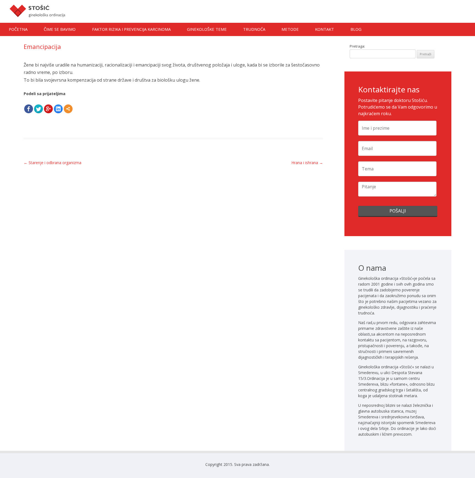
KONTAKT (324, 29)
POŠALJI (398, 211)
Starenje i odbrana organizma (52, 162)
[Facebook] (28, 108)
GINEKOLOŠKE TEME (207, 29)
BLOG (355, 29)
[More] (68, 108)
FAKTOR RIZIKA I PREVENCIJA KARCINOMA (131, 29)
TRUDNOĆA (254, 29)
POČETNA (18, 29)
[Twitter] (38, 108)
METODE (290, 29)
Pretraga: (357, 46)
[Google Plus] (48, 108)
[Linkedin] (58, 108)
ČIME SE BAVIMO (60, 29)
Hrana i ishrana (307, 162)
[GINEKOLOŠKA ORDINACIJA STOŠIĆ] (37, 20)
